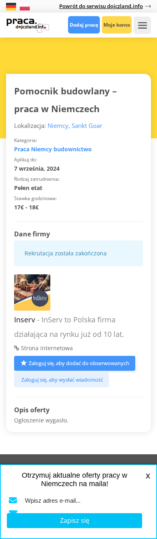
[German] (12, 6)
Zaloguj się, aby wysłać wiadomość (62, 379)
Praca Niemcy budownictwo (53, 149)
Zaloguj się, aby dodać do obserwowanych (79, 363)
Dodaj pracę (84, 24)
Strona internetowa (46, 348)
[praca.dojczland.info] (28, 24)
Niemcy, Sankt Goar (75, 125)
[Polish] (25, 6)
